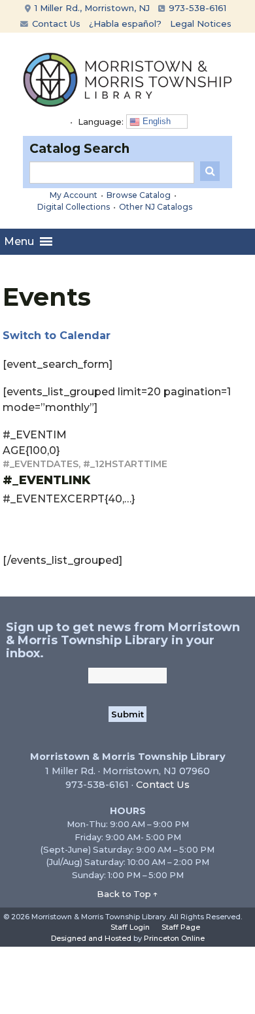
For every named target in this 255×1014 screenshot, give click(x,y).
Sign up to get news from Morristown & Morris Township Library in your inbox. (123, 640)
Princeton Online (174, 938)
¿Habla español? (125, 23)
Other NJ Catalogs (155, 207)
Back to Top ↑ (127, 894)
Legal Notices (200, 23)
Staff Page (181, 927)
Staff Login (130, 927)
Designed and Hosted (91, 938)
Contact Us (54, 23)
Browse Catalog (139, 195)
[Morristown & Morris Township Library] (127, 79)
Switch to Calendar (56, 335)
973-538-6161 (196, 8)
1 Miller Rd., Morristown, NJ (91, 8)
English (155, 121)
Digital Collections (73, 207)
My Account (73, 195)
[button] (19, 242)
